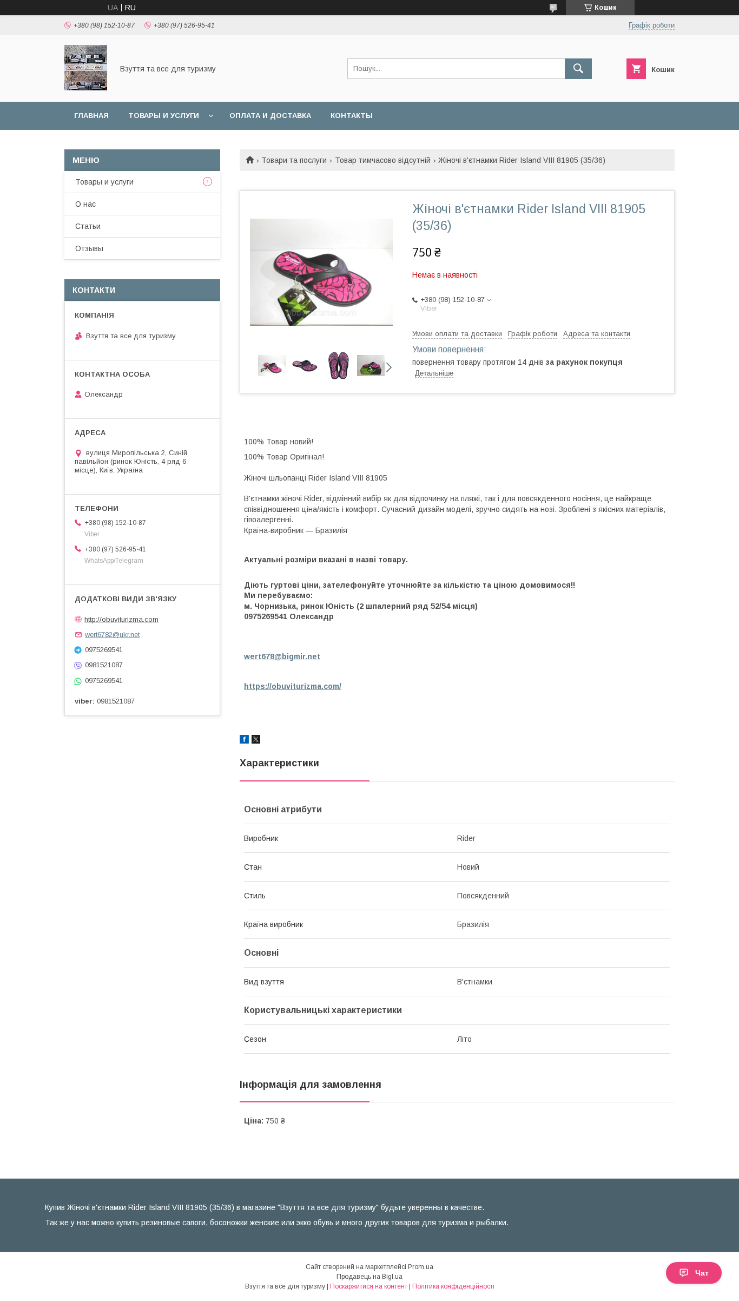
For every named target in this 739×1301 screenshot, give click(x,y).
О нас (85, 204)
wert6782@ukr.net (112, 634)
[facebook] (244, 741)
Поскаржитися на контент (368, 1286)
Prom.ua (420, 1267)
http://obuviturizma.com (121, 619)
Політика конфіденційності (453, 1286)
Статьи (88, 226)
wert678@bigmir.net (282, 656)
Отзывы (89, 248)
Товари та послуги (294, 160)
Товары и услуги (163, 115)
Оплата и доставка (270, 115)
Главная (91, 115)
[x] (256, 741)
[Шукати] (578, 68)
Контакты (352, 115)
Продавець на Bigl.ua (369, 1276)
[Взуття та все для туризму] (85, 87)
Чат (702, 1273)
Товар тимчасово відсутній (383, 160)
